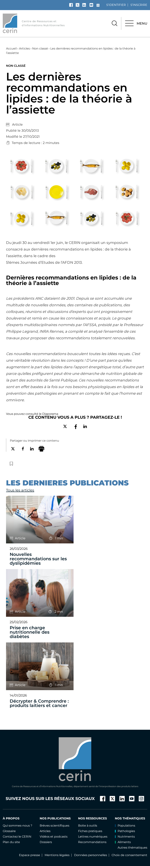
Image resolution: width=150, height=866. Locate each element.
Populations (126, 825)
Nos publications (55, 818)
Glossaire (9, 831)
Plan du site (11, 842)
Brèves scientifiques (54, 825)
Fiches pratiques (90, 831)
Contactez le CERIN (17, 836)
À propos (11, 818)
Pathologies (126, 831)
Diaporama (50, 414)
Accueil (11, 48)
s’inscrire (138, 5)
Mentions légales (57, 855)
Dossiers (46, 842)
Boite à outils (87, 825)
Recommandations (92, 842)
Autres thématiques (132, 847)
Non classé (40, 48)
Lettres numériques (92, 836)
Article (17, 124)
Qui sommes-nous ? (17, 825)
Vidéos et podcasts (54, 836)
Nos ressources (92, 818)
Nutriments (126, 836)
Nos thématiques (130, 818)
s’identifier (116, 5)
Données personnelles (90, 855)
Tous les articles (20, 490)
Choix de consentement (129, 855)
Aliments (124, 842)
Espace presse (29, 855)
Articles (24, 48)
